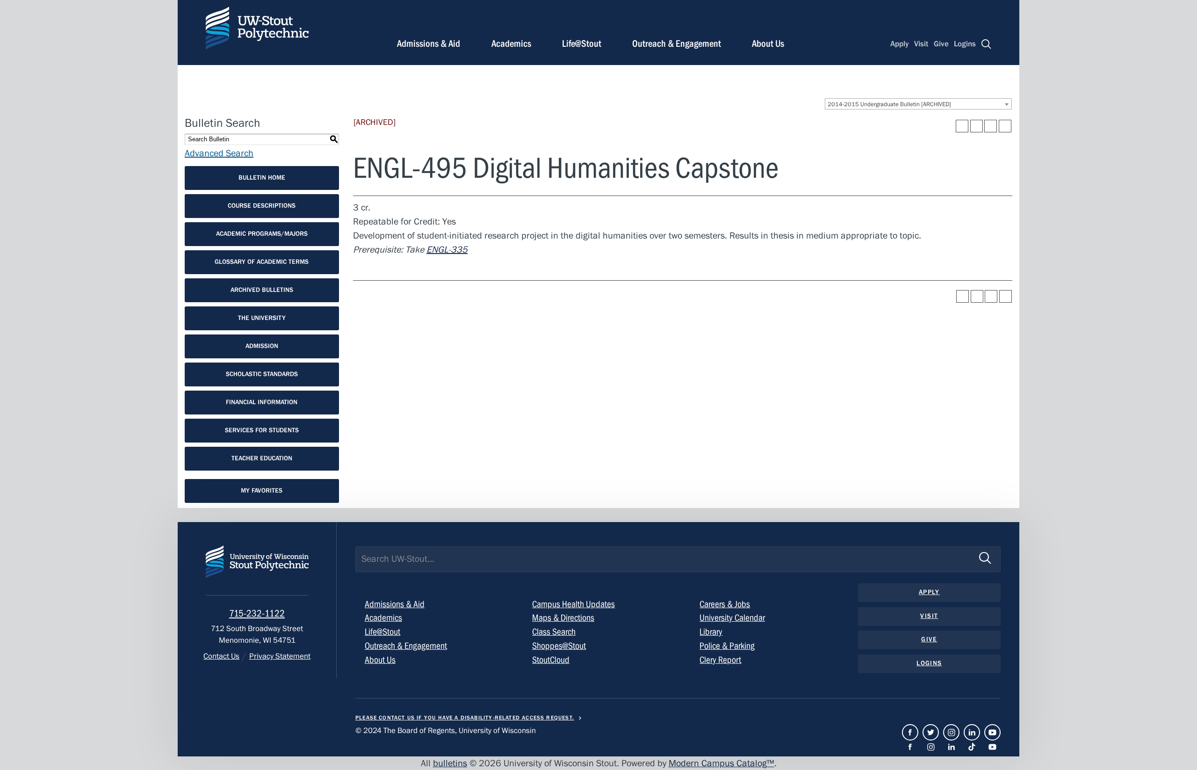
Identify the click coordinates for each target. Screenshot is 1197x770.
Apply (899, 44)
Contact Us (221, 656)
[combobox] (918, 103)
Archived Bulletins (262, 290)
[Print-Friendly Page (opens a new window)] (990, 126)
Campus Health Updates (573, 604)
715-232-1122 (257, 613)
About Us (768, 44)
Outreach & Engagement (676, 44)
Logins (965, 44)
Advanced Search (219, 153)
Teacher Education (261, 458)
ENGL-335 (447, 249)
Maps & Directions (563, 617)
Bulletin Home (261, 178)
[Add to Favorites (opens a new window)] (962, 126)
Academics (511, 44)
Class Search (554, 631)
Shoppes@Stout (559, 645)
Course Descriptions (262, 206)
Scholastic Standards (262, 374)
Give (941, 44)
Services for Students (262, 430)
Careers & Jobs (724, 604)
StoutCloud (551, 659)
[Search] (986, 44)
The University (262, 318)
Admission (261, 346)
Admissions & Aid (428, 44)
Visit (921, 44)
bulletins (450, 763)
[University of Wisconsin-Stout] (257, 570)
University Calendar (732, 617)
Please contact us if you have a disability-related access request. (464, 717)
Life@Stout (581, 44)
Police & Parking (727, 645)
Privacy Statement (279, 656)
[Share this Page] (976, 126)
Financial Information (261, 402)
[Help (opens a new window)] (1005, 126)
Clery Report (720, 659)
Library (710, 631)
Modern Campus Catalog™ (721, 763)
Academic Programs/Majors (262, 234)
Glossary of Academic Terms (262, 262)
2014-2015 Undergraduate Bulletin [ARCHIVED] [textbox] (889, 104)
